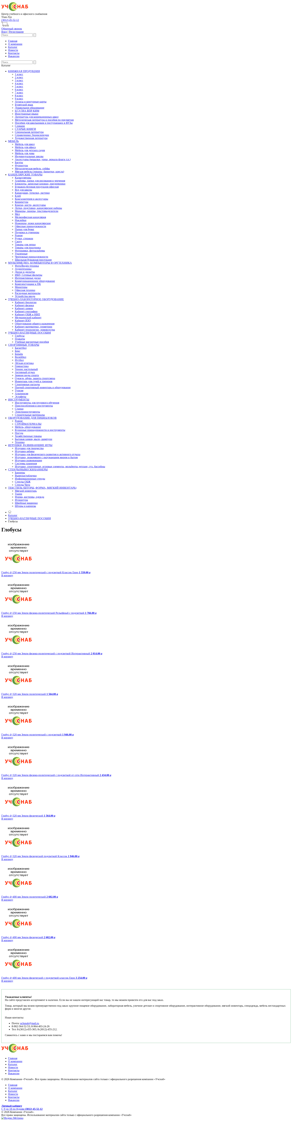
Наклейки (20, 220)
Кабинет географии (26, 311)
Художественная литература (31, 138)
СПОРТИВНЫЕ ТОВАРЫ (23, 344)
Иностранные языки (26, 113)
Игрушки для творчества (29, 448)
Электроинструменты (27, 411)
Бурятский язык (24, 104)
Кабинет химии (24, 308)
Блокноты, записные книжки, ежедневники (40, 183)
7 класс (19, 92)
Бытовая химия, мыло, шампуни (33, 439)
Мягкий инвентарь (26, 490)
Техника (20, 442)
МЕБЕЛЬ (13, 141)
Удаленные (21, 253)
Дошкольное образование (29, 107)
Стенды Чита (22, 484)
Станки (19, 408)
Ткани (18, 493)
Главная (12, 41)
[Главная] (9, 512)
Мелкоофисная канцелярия (30, 217)
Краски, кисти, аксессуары (30, 205)
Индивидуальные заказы (29, 156)
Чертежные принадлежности (31, 256)
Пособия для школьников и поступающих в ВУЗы (44, 122)
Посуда (19, 433)
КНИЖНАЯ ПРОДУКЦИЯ (24, 71)
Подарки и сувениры (27, 232)
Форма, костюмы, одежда (29, 496)
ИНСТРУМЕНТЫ (18, 399)
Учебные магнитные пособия (32, 341)
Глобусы (20, 335)
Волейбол (20, 357)
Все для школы (23, 189)
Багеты (19, 162)
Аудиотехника (23, 268)
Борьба (19, 354)
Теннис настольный (26, 369)
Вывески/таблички (26, 475)
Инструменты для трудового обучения (37, 402)
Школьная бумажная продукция (33, 259)
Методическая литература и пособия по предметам (44, 119)
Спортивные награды (27, 384)
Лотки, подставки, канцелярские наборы (38, 208)
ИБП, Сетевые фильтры (28, 274)
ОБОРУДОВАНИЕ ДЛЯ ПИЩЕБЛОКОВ (32, 417)
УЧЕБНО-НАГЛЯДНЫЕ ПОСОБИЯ (29, 332)
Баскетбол (21, 347)
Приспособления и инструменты (34, 405)
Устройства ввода (25, 296)
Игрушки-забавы (24, 451)
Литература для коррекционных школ (36, 116)
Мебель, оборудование (28, 427)
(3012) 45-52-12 (10, 20)
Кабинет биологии (25, 302)
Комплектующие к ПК (28, 284)
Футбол (19, 360)
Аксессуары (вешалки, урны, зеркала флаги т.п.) (43, 159)
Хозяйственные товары (28, 436)
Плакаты (20, 338)
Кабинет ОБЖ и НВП (27, 314)
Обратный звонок (11, 28)
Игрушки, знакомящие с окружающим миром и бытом (46, 457)
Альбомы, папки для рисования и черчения (40, 180)
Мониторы (21, 287)
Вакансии (13, 56)
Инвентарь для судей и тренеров (33, 381)
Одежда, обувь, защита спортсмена (35, 378)
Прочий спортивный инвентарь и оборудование (43, 387)
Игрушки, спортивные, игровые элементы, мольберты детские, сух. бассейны (60, 466)
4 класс (19, 83)
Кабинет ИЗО (23, 320)
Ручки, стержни (24, 238)
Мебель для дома (24, 153)
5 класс (19, 86)
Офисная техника (25, 290)
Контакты (13, 53)
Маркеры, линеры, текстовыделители (36, 211)
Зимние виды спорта (27, 375)
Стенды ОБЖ (22, 481)
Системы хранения (26, 463)
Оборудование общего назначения (34, 323)
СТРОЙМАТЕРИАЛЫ (28, 423)
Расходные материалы (27, 293)
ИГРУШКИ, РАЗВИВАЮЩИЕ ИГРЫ (30, 445)
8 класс (19, 95)
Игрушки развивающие (28, 460)
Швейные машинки (26, 503)
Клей (18, 195)
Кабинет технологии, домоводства (35, 329)
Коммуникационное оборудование (35, 281)
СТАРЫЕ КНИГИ (25, 129)
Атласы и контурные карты (30, 101)
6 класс (19, 89)
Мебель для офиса (25, 147)
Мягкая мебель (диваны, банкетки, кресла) (39, 171)
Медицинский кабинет (28, 317)
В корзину (7, 575)
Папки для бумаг (24, 229)
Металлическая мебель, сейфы (32, 168)
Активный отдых (25, 372)
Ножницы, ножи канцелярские (33, 223)
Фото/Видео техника (27, 265)
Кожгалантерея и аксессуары (31, 198)
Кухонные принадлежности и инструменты (40, 430)
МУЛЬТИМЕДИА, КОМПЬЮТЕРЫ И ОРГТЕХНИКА (40, 262)
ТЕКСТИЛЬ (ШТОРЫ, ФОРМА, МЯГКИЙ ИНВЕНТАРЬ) (42, 487)
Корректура (21, 202)
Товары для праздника (28, 247)
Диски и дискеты (25, 271)
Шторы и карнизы (25, 506)
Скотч (18, 241)
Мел (17, 214)
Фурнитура (21, 165)
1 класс (19, 74)
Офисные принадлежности (30, 226)
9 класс (19, 98)
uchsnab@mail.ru (29, 1023)
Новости (13, 50)
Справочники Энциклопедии (32, 135)
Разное (19, 235)
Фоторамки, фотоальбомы (30, 250)
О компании (15, 44)
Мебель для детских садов (30, 150)
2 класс (19, 77)
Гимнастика (22, 366)
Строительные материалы (30, 414)
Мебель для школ (25, 144)
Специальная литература (29, 132)
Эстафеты (20, 396)
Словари (20, 125)
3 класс (19, 80)
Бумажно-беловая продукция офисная (37, 186)
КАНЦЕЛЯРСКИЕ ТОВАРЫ (25, 174)
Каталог (12, 47)
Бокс (17, 351)
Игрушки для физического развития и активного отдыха (47, 454)
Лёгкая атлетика (24, 363)
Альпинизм (21, 393)
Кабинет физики (24, 305)
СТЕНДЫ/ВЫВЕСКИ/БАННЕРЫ (28, 469)
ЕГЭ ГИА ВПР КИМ (27, 110)
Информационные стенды (30, 478)
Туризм (19, 390)
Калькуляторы (23, 177)
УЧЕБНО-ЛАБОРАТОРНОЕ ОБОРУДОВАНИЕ (36, 299)
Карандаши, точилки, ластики (32, 192)
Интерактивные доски (28, 278)
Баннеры (20, 472)
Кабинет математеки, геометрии (33, 326)
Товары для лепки (25, 244)
